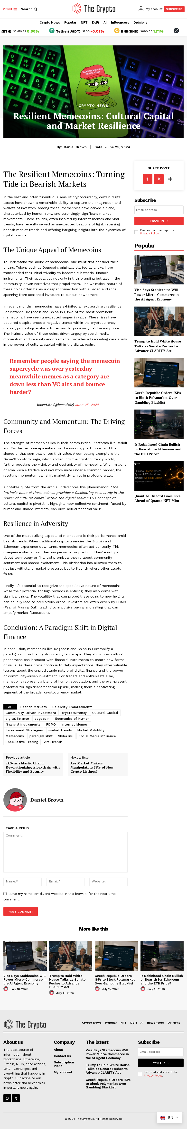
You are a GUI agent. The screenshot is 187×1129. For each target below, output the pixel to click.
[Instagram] (7, 1098)
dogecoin (42, 718)
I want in (157, 220)
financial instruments (23, 724)
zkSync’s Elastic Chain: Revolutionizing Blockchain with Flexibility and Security (33, 767)
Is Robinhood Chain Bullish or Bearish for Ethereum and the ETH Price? (157, 449)
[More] (170, 179)
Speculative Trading (22, 742)
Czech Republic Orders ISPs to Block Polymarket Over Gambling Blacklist (157, 397)
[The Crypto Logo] (94, 8)
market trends (60, 730)
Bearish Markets (33, 707)
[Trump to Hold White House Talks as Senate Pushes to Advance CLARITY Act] (159, 321)
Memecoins (15, 736)
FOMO (51, 724)
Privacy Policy (149, 233)
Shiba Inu (66, 736)
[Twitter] (159, 179)
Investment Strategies (24, 730)
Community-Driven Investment (31, 713)
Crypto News (93, 106)
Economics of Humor (72, 718)
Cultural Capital (105, 713)
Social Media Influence (97, 736)
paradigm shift (41, 736)
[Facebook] (147, 179)
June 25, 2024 (87, 405)
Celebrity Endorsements (72, 707)
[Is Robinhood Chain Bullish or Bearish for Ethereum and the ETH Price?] (159, 424)
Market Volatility (91, 730)
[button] (29, 9)
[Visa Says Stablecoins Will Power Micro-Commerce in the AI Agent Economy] (159, 269)
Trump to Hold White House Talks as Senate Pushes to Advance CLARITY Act (157, 346)
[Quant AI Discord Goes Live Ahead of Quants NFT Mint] (159, 475)
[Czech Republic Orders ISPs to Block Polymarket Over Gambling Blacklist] (159, 372)
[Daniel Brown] (15, 800)
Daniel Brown (75, 147)
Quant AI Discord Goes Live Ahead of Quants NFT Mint (157, 498)
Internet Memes (74, 724)
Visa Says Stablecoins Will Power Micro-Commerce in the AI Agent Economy (156, 294)
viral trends (53, 742)
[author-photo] (6, 989)
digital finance (17, 718)
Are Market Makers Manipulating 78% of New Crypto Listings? (91, 767)
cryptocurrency (74, 713)
